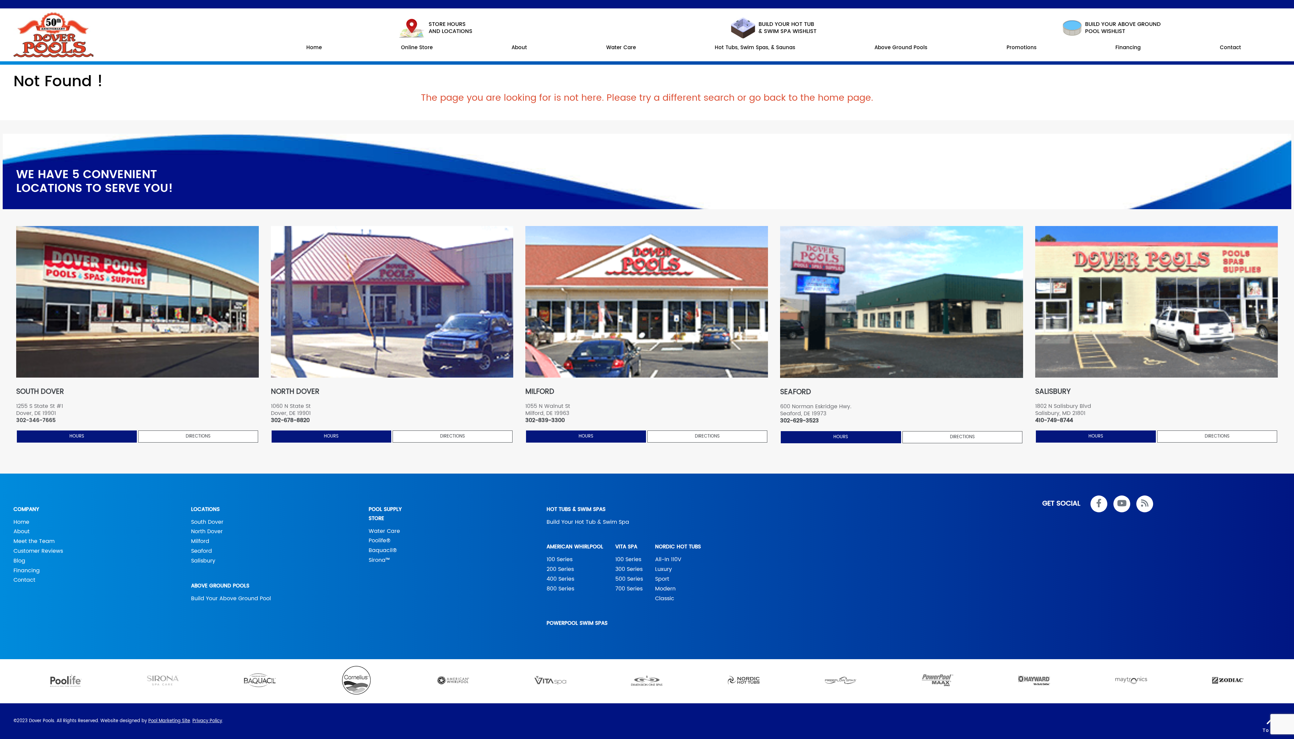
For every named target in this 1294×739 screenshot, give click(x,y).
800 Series (560, 588)
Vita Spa (626, 547)
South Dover (207, 522)
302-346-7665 (36, 420)
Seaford (201, 551)
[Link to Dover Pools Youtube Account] (1121, 503)
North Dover (207, 531)
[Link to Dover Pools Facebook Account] (1098, 503)
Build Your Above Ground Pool (231, 598)
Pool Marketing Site (169, 721)
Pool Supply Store (385, 514)
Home (21, 522)
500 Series (629, 579)
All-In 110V (668, 559)
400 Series (560, 579)
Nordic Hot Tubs (678, 547)
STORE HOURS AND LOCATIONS (450, 28)
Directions (198, 436)
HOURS (76, 436)
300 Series (629, 569)
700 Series (629, 588)
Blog (19, 560)
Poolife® (380, 540)
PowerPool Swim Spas (577, 623)
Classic (664, 598)
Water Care (384, 531)
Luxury (663, 569)
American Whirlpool (575, 547)
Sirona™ (379, 560)
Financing (26, 570)
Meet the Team (34, 541)
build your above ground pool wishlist (1123, 28)
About (21, 531)
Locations (205, 509)
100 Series (560, 559)
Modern (665, 588)
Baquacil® (383, 550)
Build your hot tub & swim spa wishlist (788, 28)
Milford (200, 541)
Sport (662, 579)
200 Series (560, 569)
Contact (24, 580)
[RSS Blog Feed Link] (1144, 503)
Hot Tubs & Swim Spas (576, 509)
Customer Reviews (38, 551)
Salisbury (203, 560)
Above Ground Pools (220, 586)
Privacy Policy (207, 721)
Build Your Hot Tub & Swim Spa (588, 522)
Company (26, 509)
